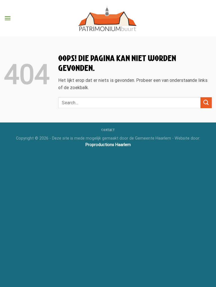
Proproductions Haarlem (108, 144)
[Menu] (7, 18)
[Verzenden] (206, 102)
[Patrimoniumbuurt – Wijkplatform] (108, 18)
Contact (107, 130)
